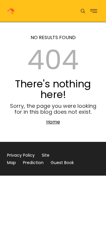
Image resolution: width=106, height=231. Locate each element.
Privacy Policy (21, 155)
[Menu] (82, 11)
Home (53, 121)
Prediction (33, 163)
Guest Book (62, 163)
